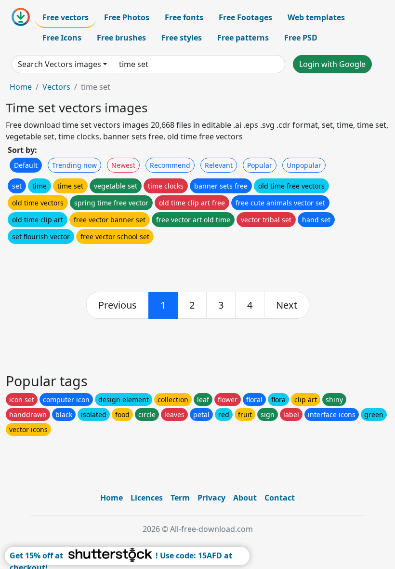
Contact (279, 497)
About (245, 497)
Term (180, 497)
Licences (147, 497)
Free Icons (61, 37)
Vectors (56, 86)
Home (21, 86)
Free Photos (126, 17)
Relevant (219, 165)
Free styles (181, 37)
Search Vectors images (59, 64)
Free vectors (65, 17)
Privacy (211, 497)
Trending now (74, 165)
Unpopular (304, 165)
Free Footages (245, 17)
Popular (259, 165)
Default (26, 165)
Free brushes (121, 37)
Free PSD (300, 37)
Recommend (170, 165)
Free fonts (184, 17)
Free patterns (243, 37)
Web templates (316, 17)
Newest (123, 165)
